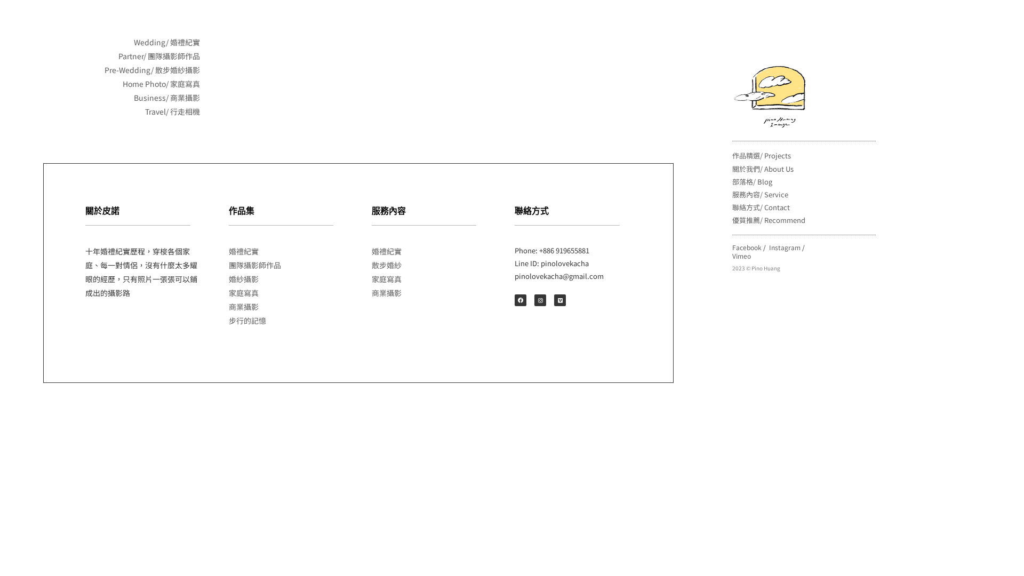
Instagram (785, 247)
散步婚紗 (387, 265)
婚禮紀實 (244, 251)
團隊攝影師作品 (255, 265)
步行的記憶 (247, 320)
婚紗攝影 (244, 279)
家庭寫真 (244, 292)
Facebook (747, 247)
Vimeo (741, 255)
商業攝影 (244, 306)
